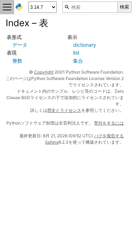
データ (19, 45)
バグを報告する (109, 135)
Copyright (44, 72)
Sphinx (52, 142)
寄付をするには (109, 123)
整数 (17, 61)
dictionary (84, 45)
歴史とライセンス (64, 110)
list (76, 53)
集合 (78, 61)
